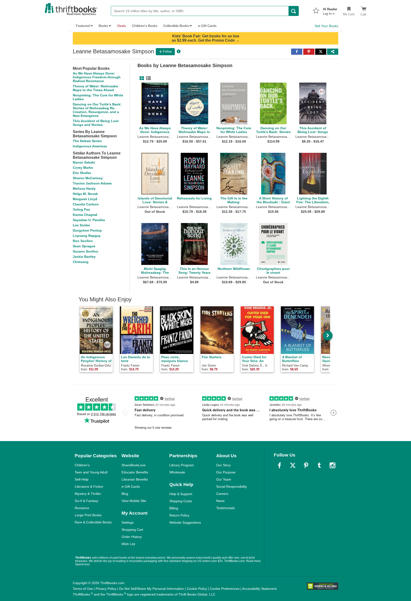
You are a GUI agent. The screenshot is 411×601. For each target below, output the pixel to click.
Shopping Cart (132, 529)
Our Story (223, 465)
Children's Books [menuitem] (144, 26)
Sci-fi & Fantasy (86, 501)
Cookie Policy (197, 589)
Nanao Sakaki (84, 162)
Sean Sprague (84, 246)
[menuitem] (330, 10)
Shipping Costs (180, 501)
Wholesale (177, 472)
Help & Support (180, 494)
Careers (222, 494)
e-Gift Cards (131, 486)
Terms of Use (83, 589)
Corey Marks (83, 167)
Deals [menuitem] (121, 26)
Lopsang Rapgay (87, 236)
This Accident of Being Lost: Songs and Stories (96, 123)
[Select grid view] (140, 78)
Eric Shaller (82, 173)
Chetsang (80, 262)
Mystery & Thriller (88, 494)
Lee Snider (81, 225)
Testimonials (225, 508)
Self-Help (81, 479)
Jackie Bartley (84, 256)
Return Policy (179, 515)
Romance (82, 508)
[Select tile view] (147, 78)
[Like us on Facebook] (279, 465)
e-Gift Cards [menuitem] (207, 26)
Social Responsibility (231, 486)
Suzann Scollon (85, 251)
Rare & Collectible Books (93, 522)
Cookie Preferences (225, 589)
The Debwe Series (87, 141)
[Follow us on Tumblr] (319, 465)
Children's (82, 465)
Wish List (128, 544)
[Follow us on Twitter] (292, 465)
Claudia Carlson (86, 204)
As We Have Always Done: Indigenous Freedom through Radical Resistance (97, 77)
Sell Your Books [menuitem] (326, 26)
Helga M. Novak (85, 194)
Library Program (181, 465)
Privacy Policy (106, 589)
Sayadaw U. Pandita (89, 220)
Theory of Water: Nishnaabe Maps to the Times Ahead (95, 88)
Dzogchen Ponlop (87, 230)
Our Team (223, 479)
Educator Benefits (135, 472)
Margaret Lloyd (85, 199)
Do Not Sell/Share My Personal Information (151, 589)
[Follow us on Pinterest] (306, 465)
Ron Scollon (83, 241)
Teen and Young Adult (91, 472)
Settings (128, 522)
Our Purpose (225, 472)
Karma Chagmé (85, 215)
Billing (173, 508)
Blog (125, 494)
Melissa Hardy (84, 188)
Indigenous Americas (90, 146)
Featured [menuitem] (83, 26)
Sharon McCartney (88, 178)
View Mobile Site (134, 501)
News (220, 501)
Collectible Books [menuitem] (176, 26)
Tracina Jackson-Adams (92, 183)
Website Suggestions (185, 522)
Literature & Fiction (89, 486)
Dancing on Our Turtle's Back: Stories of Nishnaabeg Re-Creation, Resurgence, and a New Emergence (97, 110)
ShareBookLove (134, 465)
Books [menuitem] (103, 26)
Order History (132, 537)
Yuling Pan (81, 209)
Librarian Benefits (135, 479)
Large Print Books (88, 515)
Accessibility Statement (259, 589)
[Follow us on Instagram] (332, 465)
